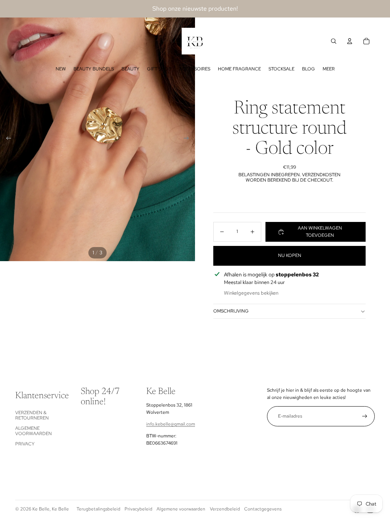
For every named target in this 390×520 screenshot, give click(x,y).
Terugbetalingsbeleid (98, 509)
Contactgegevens (262, 509)
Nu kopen (289, 255)
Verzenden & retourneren (32, 415)
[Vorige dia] (6, 139)
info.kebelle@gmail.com (170, 424)
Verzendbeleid (225, 509)
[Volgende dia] (188, 139)
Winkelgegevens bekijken (251, 293)
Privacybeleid (138, 509)
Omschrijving (231, 311)
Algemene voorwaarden (33, 431)
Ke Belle (41, 509)
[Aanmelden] (364, 416)
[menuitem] (61, 69)
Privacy (25, 444)
